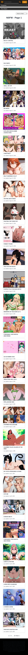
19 (14, 635)
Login (24, 2)
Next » (18, 635)
